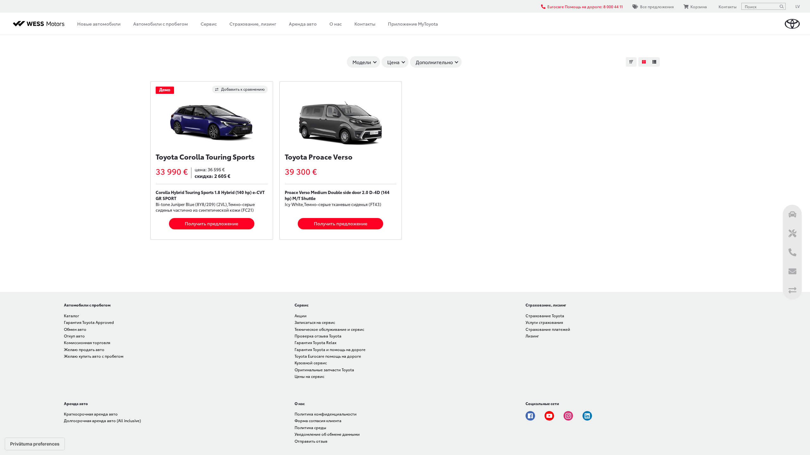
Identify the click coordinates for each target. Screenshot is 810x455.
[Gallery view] (643, 62)
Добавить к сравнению (243, 89)
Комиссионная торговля (87, 342)
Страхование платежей (548, 329)
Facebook (530, 416)
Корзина (698, 6)
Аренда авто (303, 24)
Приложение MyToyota (413, 24)
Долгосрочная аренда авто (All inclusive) (102, 420)
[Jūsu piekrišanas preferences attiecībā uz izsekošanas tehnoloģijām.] (35, 444)
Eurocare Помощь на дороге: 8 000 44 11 (585, 6)
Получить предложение (211, 223)
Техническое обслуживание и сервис (329, 329)
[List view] (654, 62)
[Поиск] (781, 6)
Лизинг (532, 335)
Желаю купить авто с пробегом (93, 356)
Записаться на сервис (315, 322)
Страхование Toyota (545, 315)
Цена (393, 61)
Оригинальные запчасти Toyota (324, 369)
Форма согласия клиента (318, 420)
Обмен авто (75, 329)
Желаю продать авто (84, 349)
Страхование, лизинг (252, 24)
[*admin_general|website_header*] (792, 24)
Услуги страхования (544, 322)
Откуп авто (74, 335)
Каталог (71, 315)
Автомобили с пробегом (160, 24)
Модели (361, 61)
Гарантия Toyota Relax (315, 342)
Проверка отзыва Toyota (318, 335)
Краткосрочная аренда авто (91, 413)
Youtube (549, 416)
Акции (301, 315)
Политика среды (310, 427)
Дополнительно (434, 61)
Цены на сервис (309, 376)
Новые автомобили (99, 24)
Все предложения (657, 6)
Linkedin (587, 416)
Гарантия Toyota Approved (89, 322)
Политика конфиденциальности (326, 413)
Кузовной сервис (311, 362)
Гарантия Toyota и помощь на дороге (330, 349)
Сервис (209, 24)
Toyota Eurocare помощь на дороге (328, 356)
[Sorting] (631, 62)
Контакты (364, 24)
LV (797, 6)
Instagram (568, 416)
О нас (335, 24)
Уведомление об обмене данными (327, 434)
